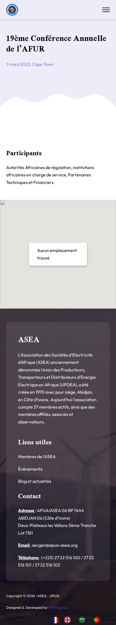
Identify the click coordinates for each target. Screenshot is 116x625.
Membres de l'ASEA (37, 456)
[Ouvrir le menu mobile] (106, 10)
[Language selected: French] (78, 620)
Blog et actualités (34, 481)
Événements (30, 469)
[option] (69, 620)
